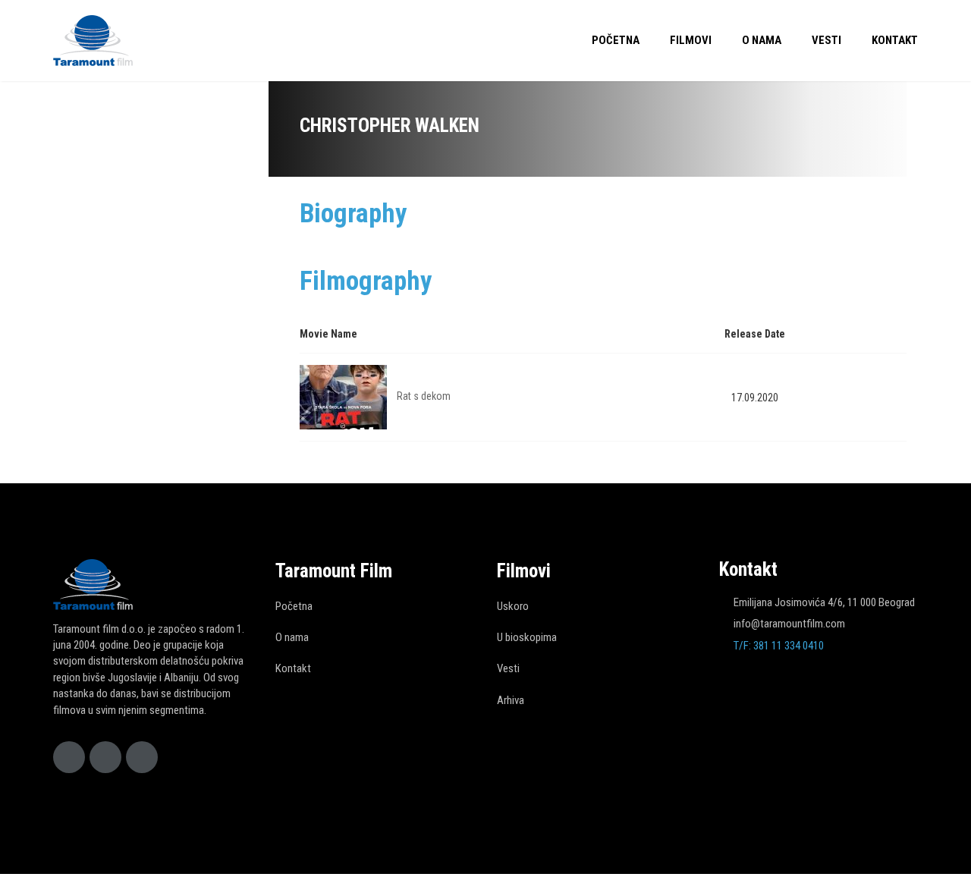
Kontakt (895, 40)
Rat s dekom (424, 396)
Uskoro (513, 606)
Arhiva (510, 700)
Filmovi (691, 40)
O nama (761, 40)
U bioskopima (527, 637)
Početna (615, 40)
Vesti (826, 40)
